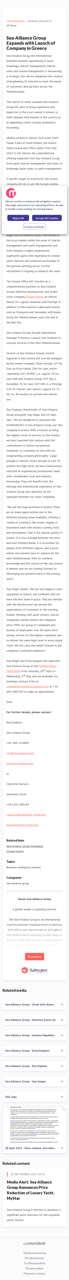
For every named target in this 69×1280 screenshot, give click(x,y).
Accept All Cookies (47, 218)
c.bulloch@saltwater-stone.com (26, 815)
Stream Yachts (34, 297)
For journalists (34, 1268)
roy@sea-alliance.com (20, 753)
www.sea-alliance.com (19, 763)
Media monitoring (34, 1253)
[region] (34, 210)
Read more (34, 956)
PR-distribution (34, 1258)
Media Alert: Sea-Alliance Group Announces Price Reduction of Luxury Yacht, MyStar (30, 1190)
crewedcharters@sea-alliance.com (27, 686)
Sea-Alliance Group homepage (24, 846)
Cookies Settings (34, 226)
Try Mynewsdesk (34, 1263)
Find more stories (34, 1273)
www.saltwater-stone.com (22, 825)
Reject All (18, 218)
